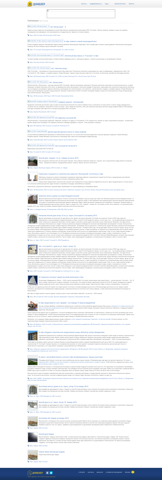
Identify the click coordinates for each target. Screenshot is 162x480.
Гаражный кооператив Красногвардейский (77, 324)
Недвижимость (95, 4)
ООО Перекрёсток (63, 240)
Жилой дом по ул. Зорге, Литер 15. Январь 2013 (58, 402)
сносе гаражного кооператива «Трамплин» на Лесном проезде (91, 319)
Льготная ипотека (39, 62)
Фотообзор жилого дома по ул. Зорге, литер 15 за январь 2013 (63, 386)
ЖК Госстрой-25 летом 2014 (66, 146)
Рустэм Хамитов (68, 139)
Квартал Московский (40, 112)
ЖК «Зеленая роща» (59, 68)
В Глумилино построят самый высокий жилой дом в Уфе (61, 277)
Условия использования (114, 472)
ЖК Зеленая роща (39, 76)
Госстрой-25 (55, 125)
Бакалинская (44, 351)
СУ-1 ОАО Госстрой (68, 49)
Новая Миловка (38, 139)
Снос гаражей (126, 324)
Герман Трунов (58, 139)
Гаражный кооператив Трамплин (111, 324)
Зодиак (36, 168)
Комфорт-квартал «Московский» (71, 102)
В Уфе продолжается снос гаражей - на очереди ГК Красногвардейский (67, 302)
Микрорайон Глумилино (67, 296)
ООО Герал (56, 35)
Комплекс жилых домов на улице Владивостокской (59, 196)
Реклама (127, 472)
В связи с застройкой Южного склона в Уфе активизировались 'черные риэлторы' (71, 357)
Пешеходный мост (47, 49)
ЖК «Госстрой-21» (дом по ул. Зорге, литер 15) (57, 246)
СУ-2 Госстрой (55, 152)
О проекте (82, 472)
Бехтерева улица (119, 190)
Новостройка (79, 296)
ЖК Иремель (37, 324)
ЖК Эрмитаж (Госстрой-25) (65, 118)
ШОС (35, 378)
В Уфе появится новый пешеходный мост (80, 41)
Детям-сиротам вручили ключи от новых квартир (67, 131)
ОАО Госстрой (38, 35)
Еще (106, 4)
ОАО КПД (60, 209)
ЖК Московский (38, 190)
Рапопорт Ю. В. (73, 76)
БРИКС (40, 378)
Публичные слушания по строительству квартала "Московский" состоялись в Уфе (71, 174)
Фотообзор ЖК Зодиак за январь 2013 (54, 418)
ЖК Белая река (47, 35)
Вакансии (100, 472)
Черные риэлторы (57, 378)
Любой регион (119, 4)
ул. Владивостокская (40, 209)
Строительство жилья (60, 190)
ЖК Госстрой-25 (38, 296)
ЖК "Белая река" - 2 (58, 27)
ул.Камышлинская (57, 324)
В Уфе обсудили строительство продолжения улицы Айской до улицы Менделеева (71, 332)
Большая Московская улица (104, 190)
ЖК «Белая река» (56, 82)
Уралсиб (56, 296)
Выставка (87, 296)
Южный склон (67, 378)
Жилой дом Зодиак (44, 168)
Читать (83, 4)
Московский (57, 49)
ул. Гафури (64, 168)
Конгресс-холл (76, 378)
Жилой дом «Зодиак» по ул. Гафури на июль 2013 (58, 158)
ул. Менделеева (108, 349)
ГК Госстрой (37, 49)
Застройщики (47, 378)
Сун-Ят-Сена (82, 76)
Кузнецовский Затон (67, 96)
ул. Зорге (36, 240)
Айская (93, 190)
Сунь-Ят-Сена (91, 76)
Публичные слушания (74, 190)
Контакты (91, 472)
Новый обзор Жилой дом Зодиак (52, 451)
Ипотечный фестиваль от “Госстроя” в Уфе (81, 55)
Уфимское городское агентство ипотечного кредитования (51, 349)
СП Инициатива (52, 209)
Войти (131, 4)
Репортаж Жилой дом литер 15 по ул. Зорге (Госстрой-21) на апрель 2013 (68, 215)
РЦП (75, 139)
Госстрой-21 (53, 240)
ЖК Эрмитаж (37, 125)
